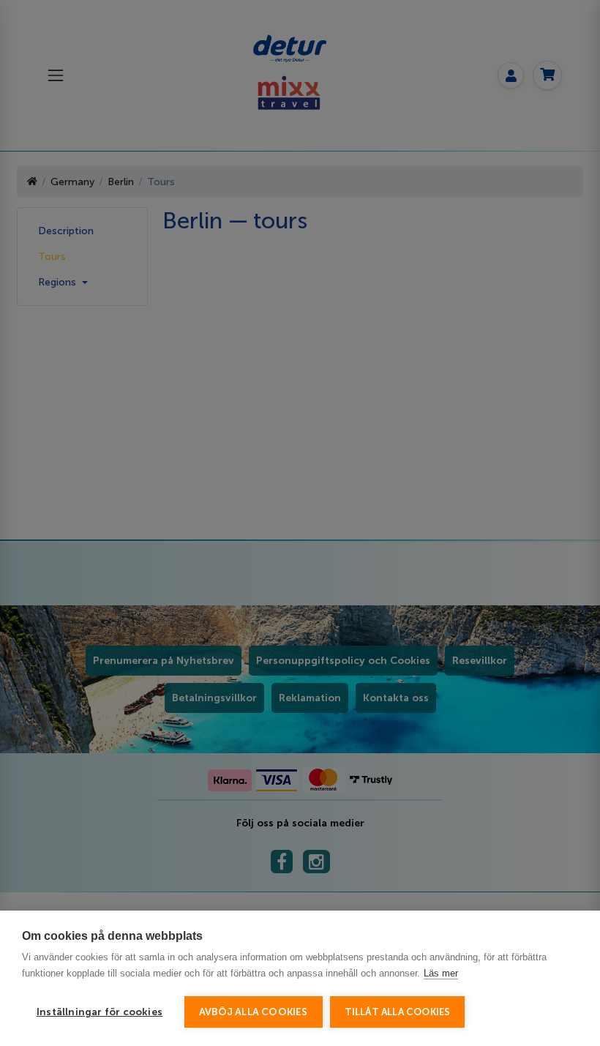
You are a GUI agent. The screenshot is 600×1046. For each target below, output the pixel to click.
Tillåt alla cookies (398, 1011)
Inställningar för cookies (99, 1012)
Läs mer (441, 973)
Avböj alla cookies (253, 1012)
